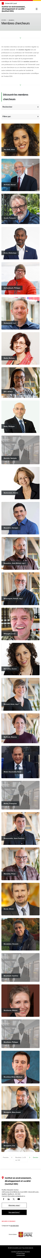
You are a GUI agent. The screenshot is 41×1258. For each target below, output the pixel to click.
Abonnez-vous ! (14, 1205)
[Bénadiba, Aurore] (20, 659)
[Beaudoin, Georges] (20, 518)
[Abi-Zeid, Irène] (20, 140)
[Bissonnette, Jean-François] (20, 828)
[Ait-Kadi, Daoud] (20, 175)
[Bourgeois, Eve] (20, 1136)
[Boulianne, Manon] (20, 1000)
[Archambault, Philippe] (20, 278)
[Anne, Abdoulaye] (20, 243)
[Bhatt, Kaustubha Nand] (20, 762)
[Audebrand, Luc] (20, 313)
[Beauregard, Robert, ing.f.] (20, 588)
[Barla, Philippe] (20, 416)
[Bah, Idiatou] (20, 382)
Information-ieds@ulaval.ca (16, 1196)
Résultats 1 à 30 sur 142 (20, 1159)
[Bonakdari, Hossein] (20, 934)
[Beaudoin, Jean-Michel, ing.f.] (20, 553)
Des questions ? (14, 1212)
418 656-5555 (14, 1226)
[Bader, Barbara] (20, 348)
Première (6, 1157)
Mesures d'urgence (8, 1221)
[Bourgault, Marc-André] (20, 1102)
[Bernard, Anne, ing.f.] (20, 694)
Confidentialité (20, 1255)
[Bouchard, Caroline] (20, 967)
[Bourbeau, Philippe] (20, 1033)
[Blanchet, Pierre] (20, 864)
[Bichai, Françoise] (20, 795)
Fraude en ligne (20, 1253)
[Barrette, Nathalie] (20, 450)
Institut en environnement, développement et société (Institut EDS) (13, 8)
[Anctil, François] (20, 209)
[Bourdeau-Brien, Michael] (20, 1067)
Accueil (3, 20)
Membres (11, 20)
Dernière (35, 1157)
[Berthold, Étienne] (20, 728)
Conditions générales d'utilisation (20, 1252)
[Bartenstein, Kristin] (20, 483)
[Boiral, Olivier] (20, 899)
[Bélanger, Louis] (20, 624)
